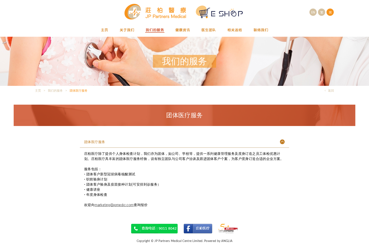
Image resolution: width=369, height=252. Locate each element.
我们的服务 (154, 30)
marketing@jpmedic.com (114, 205)
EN (313, 12)
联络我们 (261, 30)
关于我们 (127, 30)
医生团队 (209, 30)
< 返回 (329, 90)
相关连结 (235, 30)
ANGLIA (226, 241)
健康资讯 (182, 30)
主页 (104, 30)
